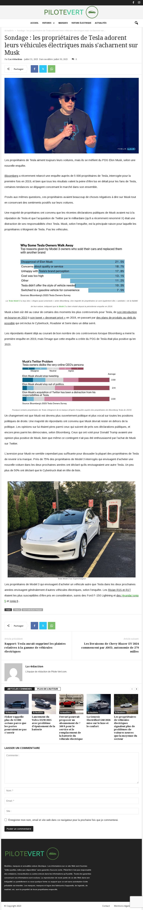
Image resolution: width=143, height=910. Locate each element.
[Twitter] (43, 69)
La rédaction (15, 59)
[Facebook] (133, 2)
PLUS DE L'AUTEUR (47, 688)
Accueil (35, 23)
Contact (106, 905)
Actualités (101, 23)
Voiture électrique (81, 23)
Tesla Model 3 (14, 301)
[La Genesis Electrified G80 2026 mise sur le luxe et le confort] (99, 704)
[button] (136, 23)
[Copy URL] (60, 69)
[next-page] (136, 689)
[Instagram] (139, 2)
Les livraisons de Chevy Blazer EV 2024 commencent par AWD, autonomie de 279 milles (110, 647)
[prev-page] (132, 689)
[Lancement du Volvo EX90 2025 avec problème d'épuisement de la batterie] (44, 704)
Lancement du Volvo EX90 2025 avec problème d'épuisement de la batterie (43, 723)
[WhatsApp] (51, 69)
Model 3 (62, 306)
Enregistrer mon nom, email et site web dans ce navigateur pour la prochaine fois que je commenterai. (63, 820)
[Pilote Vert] (71, 12)
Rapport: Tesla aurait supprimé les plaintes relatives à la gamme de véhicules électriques (35, 647)
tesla (17, 610)
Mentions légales (122, 905)
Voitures (46, 23)
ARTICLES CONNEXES (19, 688)
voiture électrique (32, 610)
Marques (63, 23)
